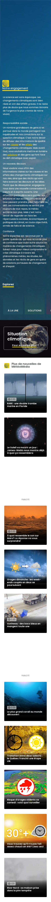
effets (29, 144)
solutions (12, 154)
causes (14, 144)
